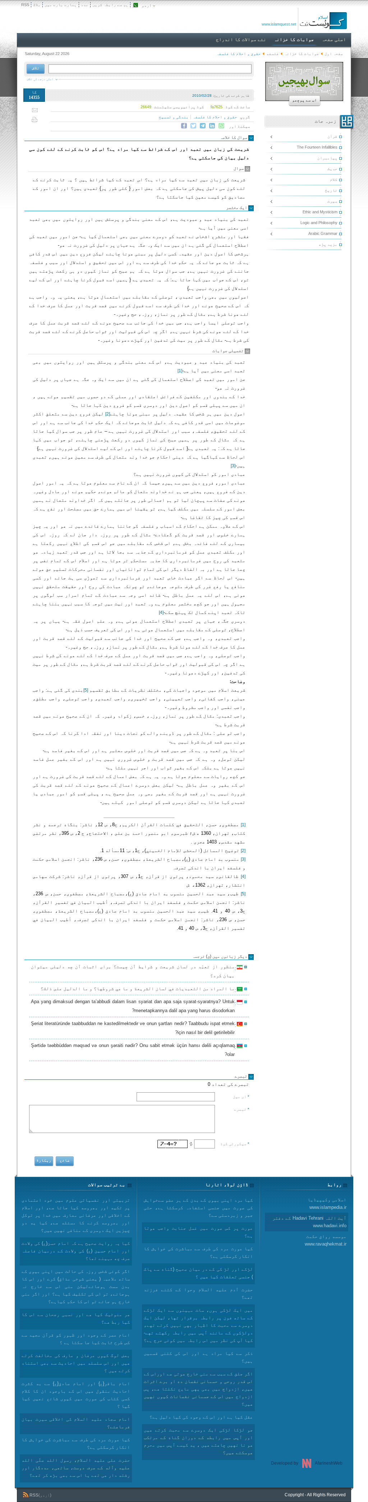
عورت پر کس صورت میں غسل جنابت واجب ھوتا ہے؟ (198, 1231)
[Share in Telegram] (203, 126)
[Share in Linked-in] (212, 126)
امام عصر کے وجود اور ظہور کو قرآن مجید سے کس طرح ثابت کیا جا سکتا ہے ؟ (76, 1338)
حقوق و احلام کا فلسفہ (215, 117)
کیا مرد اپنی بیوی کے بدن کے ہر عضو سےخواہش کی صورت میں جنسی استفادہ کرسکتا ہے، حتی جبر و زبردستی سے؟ (198, 1207)
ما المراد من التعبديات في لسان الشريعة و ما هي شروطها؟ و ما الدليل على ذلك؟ (139, 989)
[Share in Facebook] (184, 126)
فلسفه (272, 53)
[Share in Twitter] (193, 126)
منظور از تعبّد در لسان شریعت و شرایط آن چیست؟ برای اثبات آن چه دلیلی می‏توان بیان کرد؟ (134, 971)
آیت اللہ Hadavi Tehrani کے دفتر (309, 1221)
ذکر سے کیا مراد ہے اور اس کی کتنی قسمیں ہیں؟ (198, 1357)
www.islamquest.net (279, 24)
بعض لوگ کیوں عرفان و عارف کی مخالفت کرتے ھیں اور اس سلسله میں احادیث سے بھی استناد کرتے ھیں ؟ (76, 1363)
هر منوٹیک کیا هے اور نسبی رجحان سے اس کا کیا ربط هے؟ (76, 1318)
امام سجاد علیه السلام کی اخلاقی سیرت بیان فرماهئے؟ (76, 1422)
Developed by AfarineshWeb (306, 1463)
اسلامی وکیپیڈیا (327, 1203)
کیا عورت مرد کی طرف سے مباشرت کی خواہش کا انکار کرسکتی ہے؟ (76, 1443)
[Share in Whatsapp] (221, 126)
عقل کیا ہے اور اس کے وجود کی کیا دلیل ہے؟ (201, 1417)
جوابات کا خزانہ (301, 53)
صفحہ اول (334, 53)
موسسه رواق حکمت (325, 1240)
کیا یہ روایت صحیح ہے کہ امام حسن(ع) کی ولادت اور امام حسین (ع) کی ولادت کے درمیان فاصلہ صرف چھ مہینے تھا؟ (76, 1251)
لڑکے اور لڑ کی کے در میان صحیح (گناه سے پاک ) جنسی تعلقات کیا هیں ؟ (198, 1272)
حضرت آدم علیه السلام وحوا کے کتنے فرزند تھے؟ (198, 1293)
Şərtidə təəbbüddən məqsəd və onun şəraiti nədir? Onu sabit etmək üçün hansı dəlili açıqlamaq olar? (134, 1050)
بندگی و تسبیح (174, 117)
